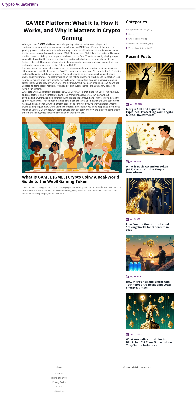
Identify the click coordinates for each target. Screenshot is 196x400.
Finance (133, 34)
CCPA (59, 386)
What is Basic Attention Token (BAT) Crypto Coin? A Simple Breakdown (147, 169)
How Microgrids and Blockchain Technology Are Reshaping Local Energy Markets (148, 284)
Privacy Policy (59, 382)
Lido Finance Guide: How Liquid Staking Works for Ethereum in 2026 (147, 227)
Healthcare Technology (140, 43)
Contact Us (59, 390)
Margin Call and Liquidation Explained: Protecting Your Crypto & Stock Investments (149, 112)
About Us (59, 373)
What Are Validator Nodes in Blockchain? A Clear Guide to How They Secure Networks (149, 342)
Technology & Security (140, 48)
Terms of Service (59, 377)
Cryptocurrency (137, 38)
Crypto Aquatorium (20, 4)
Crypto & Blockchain (140, 29)
